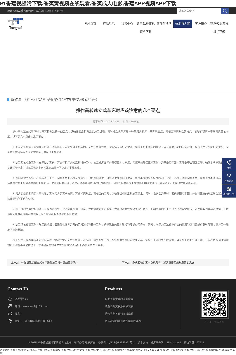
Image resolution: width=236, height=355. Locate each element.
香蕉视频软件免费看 (72, 349)
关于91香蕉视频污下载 (146, 27)
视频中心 (127, 23)
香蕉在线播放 (18, 349)
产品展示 (109, 23)
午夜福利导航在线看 (171, 349)
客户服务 (201, 23)
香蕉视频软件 (213, 349)
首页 (27, 99)
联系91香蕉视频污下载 (219, 27)
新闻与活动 (164, 23)
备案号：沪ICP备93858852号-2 (116, 342)
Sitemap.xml (173, 342)
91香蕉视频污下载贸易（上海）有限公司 (41, 10)
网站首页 (90, 23)
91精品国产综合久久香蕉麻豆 (43, 349)
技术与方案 (182, 23)
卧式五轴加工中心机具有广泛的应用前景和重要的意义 (163, 262)
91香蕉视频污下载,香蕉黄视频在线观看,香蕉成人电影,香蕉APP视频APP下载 (88, 3)
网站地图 (5, 349)
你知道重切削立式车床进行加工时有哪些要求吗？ (49, 262)
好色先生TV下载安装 (147, 349)
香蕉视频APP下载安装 (98, 349)
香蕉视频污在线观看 (123, 349)
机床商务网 (157, 342)
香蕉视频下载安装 (194, 349)
